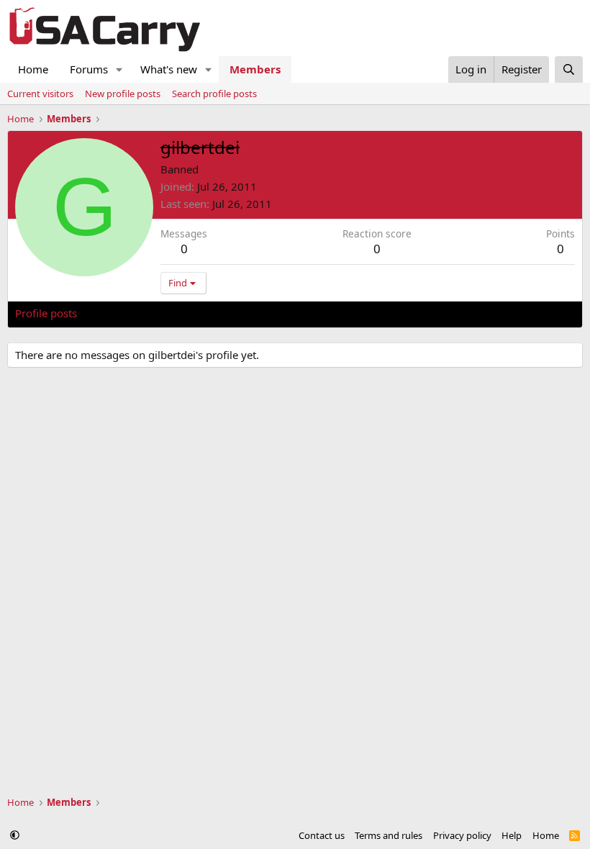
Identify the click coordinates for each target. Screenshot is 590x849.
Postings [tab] (194, 313)
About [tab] (245, 313)
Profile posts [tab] (46, 313)
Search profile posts (214, 93)
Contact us (322, 835)
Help (512, 835)
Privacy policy (462, 835)
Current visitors (40, 93)
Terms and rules (388, 835)
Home (33, 69)
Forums (89, 69)
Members (255, 69)
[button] (119, 69)
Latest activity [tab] (125, 313)
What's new (168, 69)
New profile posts (122, 93)
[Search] (569, 69)
